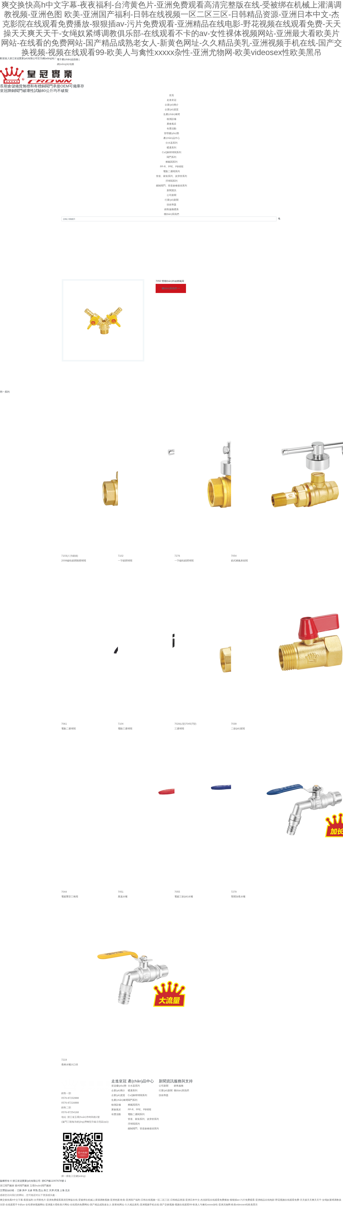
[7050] (103, 320)
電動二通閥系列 (171, 171)
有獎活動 (171, 128)
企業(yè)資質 (171, 109)
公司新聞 (171, 195)
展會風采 (171, 123)
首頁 (171, 95)
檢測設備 (171, 119)
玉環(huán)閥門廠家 (40, 1185)
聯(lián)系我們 (169, 288)
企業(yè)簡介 (171, 104)
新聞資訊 (171, 190)
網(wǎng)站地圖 (65, 64)
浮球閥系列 (171, 180)
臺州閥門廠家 (22, 1185)
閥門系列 (171, 157)
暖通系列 (171, 147)
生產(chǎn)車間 (171, 114)
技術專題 (171, 204)
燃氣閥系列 (171, 161)
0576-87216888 (70, 1102)
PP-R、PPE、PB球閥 (171, 166)
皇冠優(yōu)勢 (118, 1085)
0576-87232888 (70, 1098)
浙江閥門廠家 (7, 1185)
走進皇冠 (171, 100)
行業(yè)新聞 (171, 199)
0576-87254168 (70, 1112)
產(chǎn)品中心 (171, 138)
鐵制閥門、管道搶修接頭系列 (171, 185)
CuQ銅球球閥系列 (171, 152)
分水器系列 (171, 142)
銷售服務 (178, 1085)
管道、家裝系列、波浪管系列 (171, 176)
